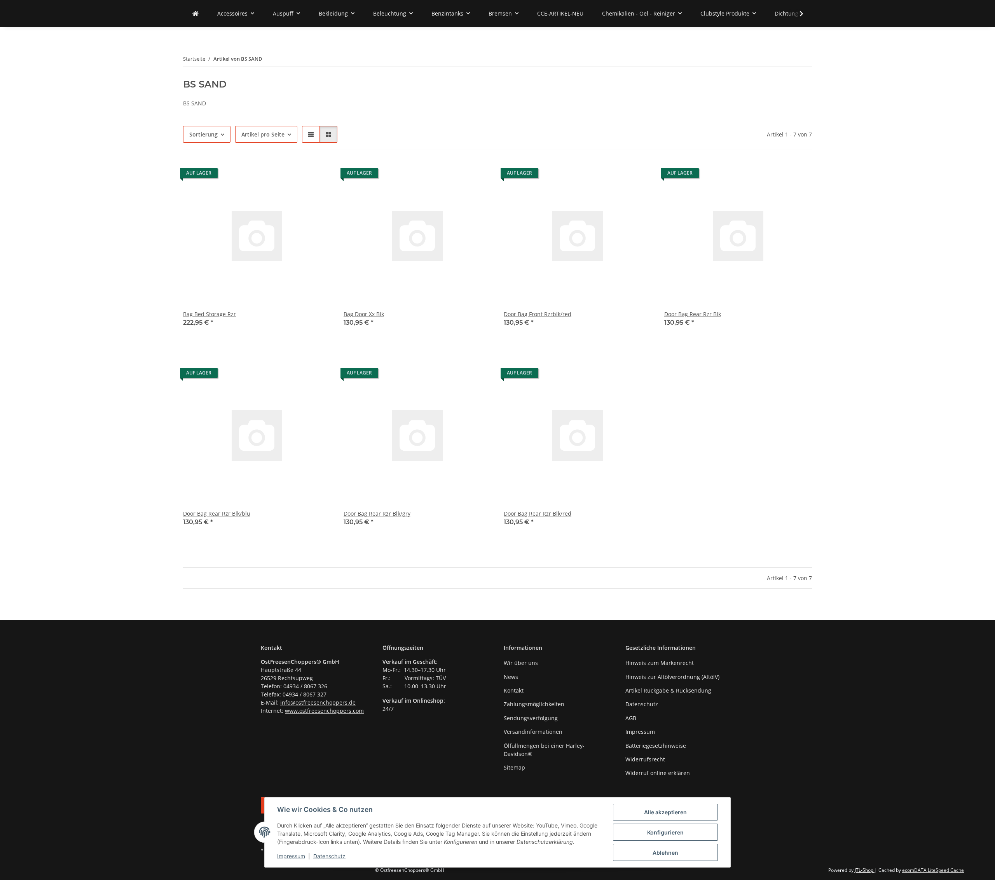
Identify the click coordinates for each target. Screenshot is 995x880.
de (352, 702)
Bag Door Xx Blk (364, 314)
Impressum (291, 856)
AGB (630, 718)
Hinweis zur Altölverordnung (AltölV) (672, 677)
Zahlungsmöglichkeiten (534, 704)
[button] (796, 13)
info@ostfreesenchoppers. (314, 702)
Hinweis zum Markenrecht (659, 663)
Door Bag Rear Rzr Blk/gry (377, 513)
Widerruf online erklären (657, 773)
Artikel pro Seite (263, 134)
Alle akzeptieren (665, 812)
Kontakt (514, 690)
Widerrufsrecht (645, 759)
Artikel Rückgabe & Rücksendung (668, 690)
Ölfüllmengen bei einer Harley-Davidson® (544, 750)
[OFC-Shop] (195, 13)
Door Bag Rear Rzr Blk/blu (216, 513)
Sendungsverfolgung (531, 718)
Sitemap (514, 767)
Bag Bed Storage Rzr (209, 314)
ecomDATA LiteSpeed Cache (933, 870)
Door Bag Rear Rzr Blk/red (537, 513)
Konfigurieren (665, 832)
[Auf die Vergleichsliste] (297, 175)
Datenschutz (329, 856)
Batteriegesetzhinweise (655, 745)
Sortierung (203, 134)
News (511, 677)
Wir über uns (521, 663)
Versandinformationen (533, 731)
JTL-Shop (865, 870)
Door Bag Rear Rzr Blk (692, 314)
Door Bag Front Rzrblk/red (537, 314)
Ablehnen (665, 852)
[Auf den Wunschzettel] (317, 175)
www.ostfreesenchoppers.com (324, 710)
